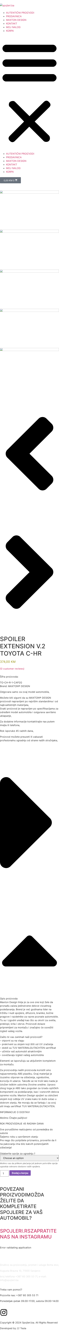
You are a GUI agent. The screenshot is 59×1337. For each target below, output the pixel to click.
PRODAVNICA (14, 16)
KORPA (10, 30)
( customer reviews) (12, 668)
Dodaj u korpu (20, 1172)
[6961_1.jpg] (29, 192)
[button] (29, 92)
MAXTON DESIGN (16, 19)
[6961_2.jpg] (29, 271)
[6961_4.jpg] (29, 231)
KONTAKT (11, 23)
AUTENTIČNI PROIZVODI (20, 12)
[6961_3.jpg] (29, 310)
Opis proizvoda (9, 998)
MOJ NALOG (13, 27)
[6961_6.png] (29, 350)
